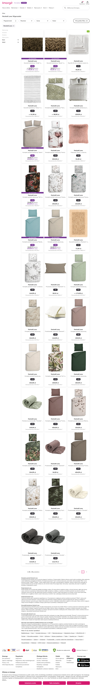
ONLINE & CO (80, 633)
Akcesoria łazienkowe (53, 643)
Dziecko (58, 662)
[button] (87, 3)
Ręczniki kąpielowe (26, 639)
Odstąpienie (40, 667)
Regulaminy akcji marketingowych (25, 660)
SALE (3, 42)
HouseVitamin (25, 643)
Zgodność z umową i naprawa (45, 669)
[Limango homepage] (7, 3)
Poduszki (63, 643)
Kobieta (58, 665)
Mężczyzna (58, 667)
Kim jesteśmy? (6, 658)
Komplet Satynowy (41, 633)
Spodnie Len (73, 636)
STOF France (41, 643)
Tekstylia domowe (57, 633)
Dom (3, 40)
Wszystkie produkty (32, 636)
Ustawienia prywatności (22, 665)
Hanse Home (79, 639)
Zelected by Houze (69, 633)
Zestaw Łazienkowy (57, 636)
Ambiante (42, 639)
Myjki (41, 636)
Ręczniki (80, 636)
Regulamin (19, 658)
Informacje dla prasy (7, 665)
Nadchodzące (70, 662)
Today (66, 636)
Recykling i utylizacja (42, 665)
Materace (33, 643)
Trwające (68, 660)
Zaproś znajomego (7, 660)
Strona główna (60, 658)
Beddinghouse (25, 633)
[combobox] (76, 8)
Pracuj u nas (5, 662)
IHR (49, 633)
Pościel (23, 636)
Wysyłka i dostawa (42, 658)
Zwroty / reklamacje (42, 660)
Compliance (19, 667)
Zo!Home (47, 636)
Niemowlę (58, 660)
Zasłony (36, 639)
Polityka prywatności (21, 662)
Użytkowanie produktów (43, 662)
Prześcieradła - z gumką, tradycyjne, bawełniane (60, 639)
